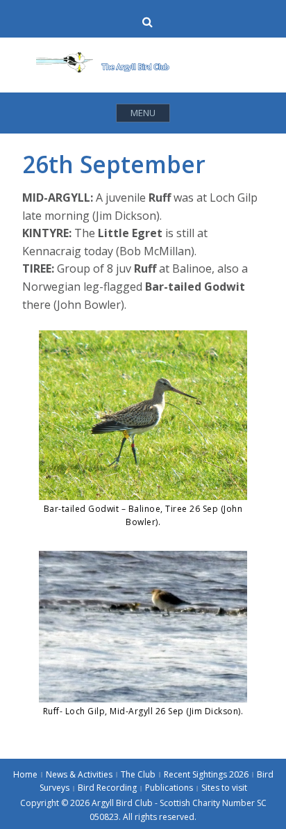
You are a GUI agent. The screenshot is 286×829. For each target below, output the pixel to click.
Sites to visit (224, 788)
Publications (169, 788)
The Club (138, 774)
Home (25, 774)
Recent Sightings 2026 (206, 774)
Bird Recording (107, 788)
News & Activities (79, 774)
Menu (143, 112)
